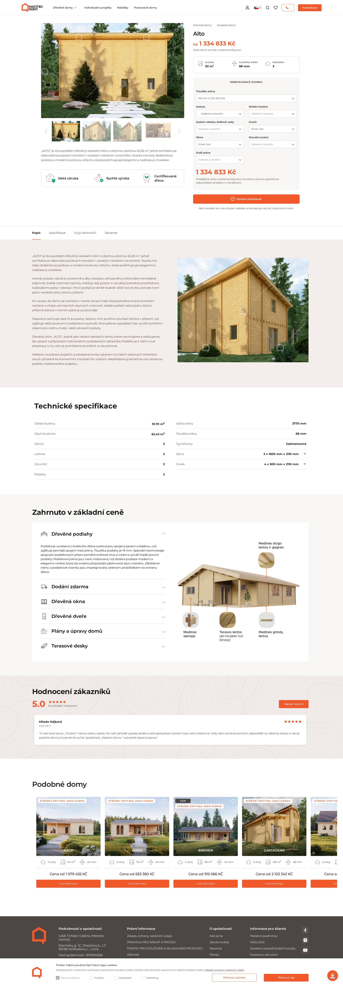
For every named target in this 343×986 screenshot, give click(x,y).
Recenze (111, 233)
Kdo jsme (216, 936)
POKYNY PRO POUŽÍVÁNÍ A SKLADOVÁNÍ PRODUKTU (165, 948)
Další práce (203, 152)
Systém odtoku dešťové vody (215, 122)
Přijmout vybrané (234, 977)
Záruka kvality (219, 942)
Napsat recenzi (293, 704)
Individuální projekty (97, 7)
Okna (199, 137)
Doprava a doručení (264, 954)
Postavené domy (145, 7)
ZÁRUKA (133, 954)
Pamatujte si (176, 30)
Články (214, 954)
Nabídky (122, 7)
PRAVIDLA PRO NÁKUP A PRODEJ (151, 942)
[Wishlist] (275, 7)
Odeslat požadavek (249, 199)
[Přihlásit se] (247, 7)
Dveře (253, 122)
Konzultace (309, 7)
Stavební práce (259, 137)
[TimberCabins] (37, 973)
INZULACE (257, 942)
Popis (36, 233)
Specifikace (57, 233)
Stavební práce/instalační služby (273, 948)
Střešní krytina (258, 106)
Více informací (68, 883)
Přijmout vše (286, 977)
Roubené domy (226, 25)
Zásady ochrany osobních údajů (149, 936)
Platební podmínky (264, 936)
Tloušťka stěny (205, 91)
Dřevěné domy (63, 7)
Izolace (200, 106)
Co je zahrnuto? (85, 233)
